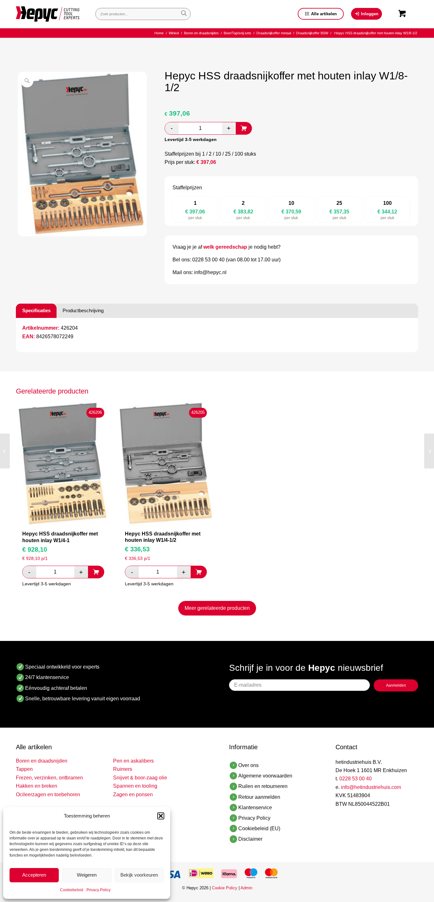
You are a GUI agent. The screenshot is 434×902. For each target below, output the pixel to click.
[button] (161, 816)
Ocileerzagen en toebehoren (48, 794)
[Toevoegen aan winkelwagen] (244, 128)
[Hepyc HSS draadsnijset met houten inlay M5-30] (5, 451)
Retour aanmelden (259, 797)
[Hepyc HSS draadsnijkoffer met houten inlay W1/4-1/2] (429, 451)
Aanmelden (396, 685)
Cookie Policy (224, 887)
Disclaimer (250, 839)
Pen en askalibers (133, 761)
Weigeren (87, 875)
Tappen (24, 769)
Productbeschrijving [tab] (83, 310)
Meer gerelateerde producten (217, 608)
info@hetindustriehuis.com (371, 787)
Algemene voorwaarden (265, 775)
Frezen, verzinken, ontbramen (49, 777)
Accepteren (34, 875)
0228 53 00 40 (355, 778)
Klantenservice (255, 807)
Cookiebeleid (71, 890)
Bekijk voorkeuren (139, 875)
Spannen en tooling (135, 786)
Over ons (248, 765)
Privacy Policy (98, 890)
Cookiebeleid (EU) (259, 828)
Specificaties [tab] (36, 310)
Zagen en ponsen (133, 794)
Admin (246, 887)
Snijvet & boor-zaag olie (140, 777)
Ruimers (122, 769)
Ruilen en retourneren (263, 786)
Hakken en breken (36, 786)
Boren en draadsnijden (41, 761)
